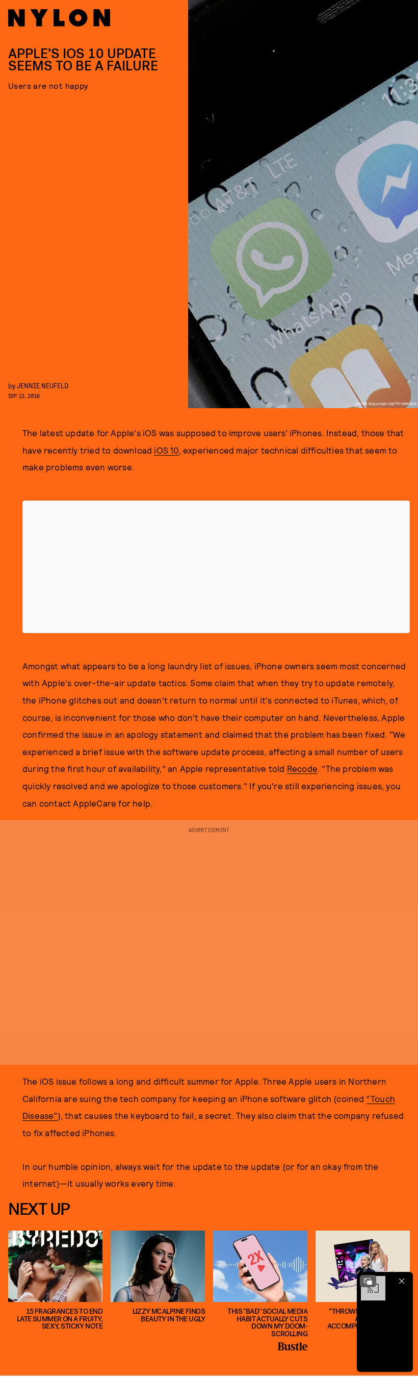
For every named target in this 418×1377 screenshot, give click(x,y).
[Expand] (368, 1281)
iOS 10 (166, 450)
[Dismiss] (402, 1281)
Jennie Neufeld (42, 385)
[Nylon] (59, 18)
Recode (302, 768)
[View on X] (216, 567)
